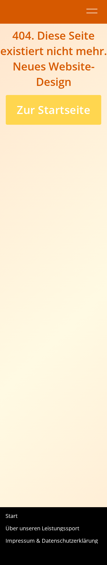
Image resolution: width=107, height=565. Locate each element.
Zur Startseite (53, 109)
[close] (91, 11)
